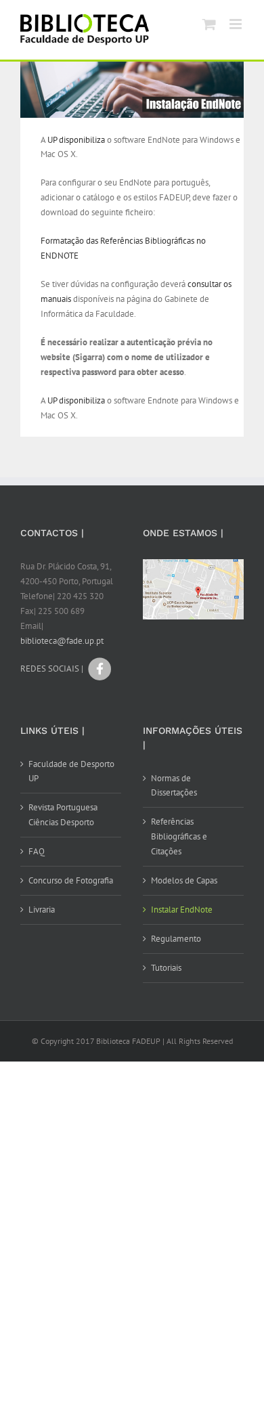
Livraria (41, 909)
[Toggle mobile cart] (209, 24)
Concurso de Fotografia (70, 880)
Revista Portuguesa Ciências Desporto (62, 815)
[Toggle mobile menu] (236, 24)
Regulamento (176, 938)
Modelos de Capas (184, 880)
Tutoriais (166, 968)
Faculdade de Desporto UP (71, 771)
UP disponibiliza (76, 140)
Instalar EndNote (182, 909)
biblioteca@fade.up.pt (62, 641)
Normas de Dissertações (174, 785)
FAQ (36, 851)
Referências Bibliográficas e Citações (179, 836)
